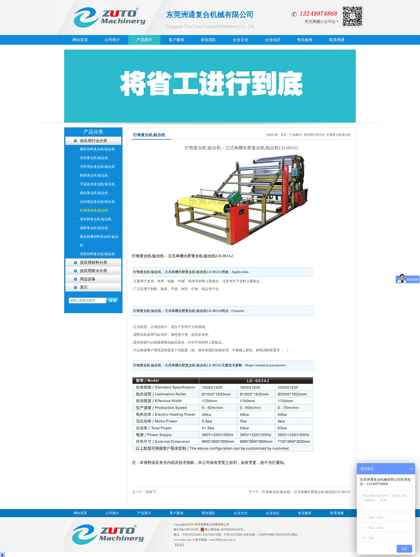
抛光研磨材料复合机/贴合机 (99, 241)
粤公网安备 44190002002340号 (224, 529)
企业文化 (240, 40)
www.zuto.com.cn (184, 539)
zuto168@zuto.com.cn (223, 539)
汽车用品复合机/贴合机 (97, 166)
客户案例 (176, 40)
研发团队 (208, 40)
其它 (84, 287)
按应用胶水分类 (93, 271)
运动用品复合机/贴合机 (97, 201)
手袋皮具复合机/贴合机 (97, 184)
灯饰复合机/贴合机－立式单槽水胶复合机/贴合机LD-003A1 (306, 492)
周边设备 (88, 279)
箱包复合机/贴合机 (94, 193)
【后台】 (179, 545)
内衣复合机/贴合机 (94, 158)
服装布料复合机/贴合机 (97, 149)
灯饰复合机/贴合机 (94, 210)
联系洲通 (337, 40)
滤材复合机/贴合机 (94, 228)
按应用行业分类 (93, 141)
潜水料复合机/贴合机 (96, 219)
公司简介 (112, 40)
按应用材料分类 (93, 262)
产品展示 (144, 40)
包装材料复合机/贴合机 (97, 254)
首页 (284, 134)
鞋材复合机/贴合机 (94, 175)
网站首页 (80, 40)
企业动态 (272, 40)
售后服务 (305, 40)
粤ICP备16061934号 (186, 529)
